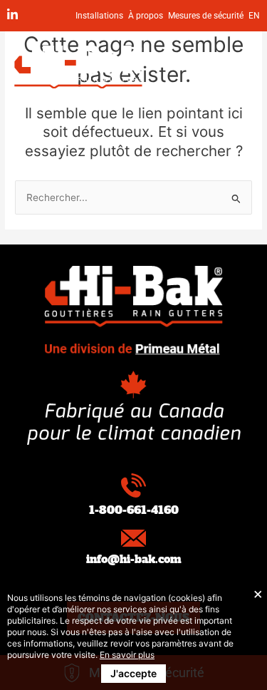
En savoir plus (127, 654)
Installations (99, 16)
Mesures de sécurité (206, 16)
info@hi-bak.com (134, 559)
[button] (235, 67)
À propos (145, 16)
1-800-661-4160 (134, 510)
